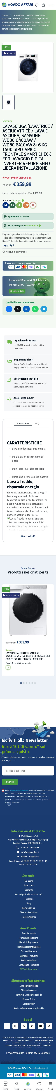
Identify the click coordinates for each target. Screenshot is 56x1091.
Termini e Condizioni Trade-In (29, 994)
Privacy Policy (29, 999)
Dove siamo (29, 885)
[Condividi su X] (17, 309)
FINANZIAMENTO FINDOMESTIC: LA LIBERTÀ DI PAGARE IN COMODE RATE (28, 1038)
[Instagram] (15, 1026)
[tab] (8, 102)
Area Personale (29, 933)
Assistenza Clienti (29, 960)
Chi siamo (29, 881)
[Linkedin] (32, 1026)
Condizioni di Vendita (29, 985)
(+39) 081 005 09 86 (30, 847)
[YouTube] (41, 1026)
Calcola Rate (18, 291)
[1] (21, 683)
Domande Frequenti (29, 955)
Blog (29, 903)
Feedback (29, 899)
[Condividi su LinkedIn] (26, 309)
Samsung (10, 650)
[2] (24, 683)
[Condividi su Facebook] (9, 309)
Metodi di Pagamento (28, 942)
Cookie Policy (29, 1003)
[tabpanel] (28, 67)
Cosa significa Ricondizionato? (28, 894)
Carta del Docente (29, 951)
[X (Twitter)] (24, 1026)
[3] (26, 683)
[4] (29, 683)
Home (4, 15)
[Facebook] (7, 1026)
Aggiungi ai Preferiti (16, 251)
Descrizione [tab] (23, 423)
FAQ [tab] (37, 423)
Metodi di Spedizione (29, 937)
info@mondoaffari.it (30, 852)
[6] (35, 683)
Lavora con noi (28, 908)
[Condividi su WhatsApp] (35, 309)
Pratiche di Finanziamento (29, 946)
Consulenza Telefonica (29, 964)
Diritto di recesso (29, 990)
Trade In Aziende (28, 917)
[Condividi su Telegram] (43, 309)
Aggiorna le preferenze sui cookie (29, 1008)
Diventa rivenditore (28, 912)
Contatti (29, 890)
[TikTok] (49, 1026)
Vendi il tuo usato (30, 969)
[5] (32, 683)
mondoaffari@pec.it (30, 856)
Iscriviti (10, 781)
